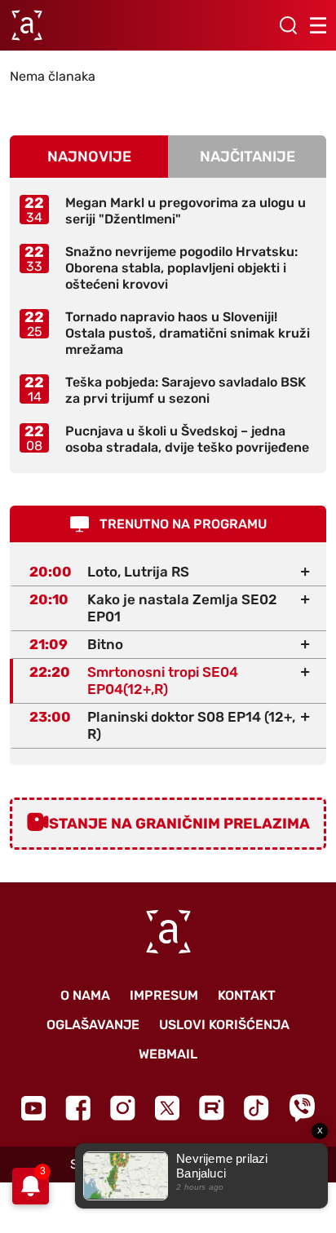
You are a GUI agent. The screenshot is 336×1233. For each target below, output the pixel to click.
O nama (85, 995)
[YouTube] (33, 1108)
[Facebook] (78, 1107)
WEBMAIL (168, 1054)
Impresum (164, 995)
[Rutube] (211, 1107)
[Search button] (288, 25)
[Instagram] (122, 1107)
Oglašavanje (92, 1024)
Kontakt (247, 995)
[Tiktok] (256, 1107)
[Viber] (302, 1108)
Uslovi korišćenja (224, 1024)
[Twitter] (167, 1107)
